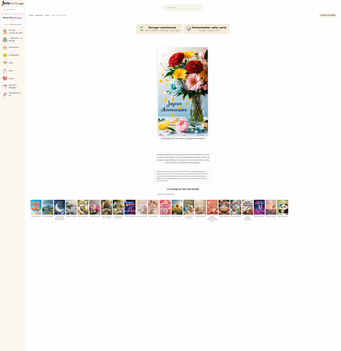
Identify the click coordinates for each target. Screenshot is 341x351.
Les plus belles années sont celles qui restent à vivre (59, 217)
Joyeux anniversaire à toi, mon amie (106, 217)
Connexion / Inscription (327, 15)
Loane (15, 24)
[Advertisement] (183, 41)
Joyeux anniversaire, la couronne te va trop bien (212, 218)
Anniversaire (39, 15)
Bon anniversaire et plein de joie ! (118, 217)
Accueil (31, 15)
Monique (18, 17)
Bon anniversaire (153, 216)
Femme (47, 15)
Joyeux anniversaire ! (36, 217)
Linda (11, 24)
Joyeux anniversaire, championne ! (247, 217)
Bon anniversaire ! (83, 216)
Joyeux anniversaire (48, 216)
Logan (19, 24)
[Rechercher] (166, 7)
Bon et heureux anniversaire (189, 217)
